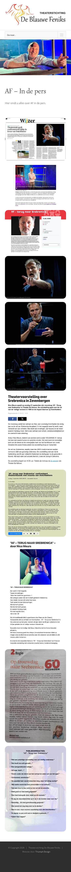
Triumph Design (43, 851)
